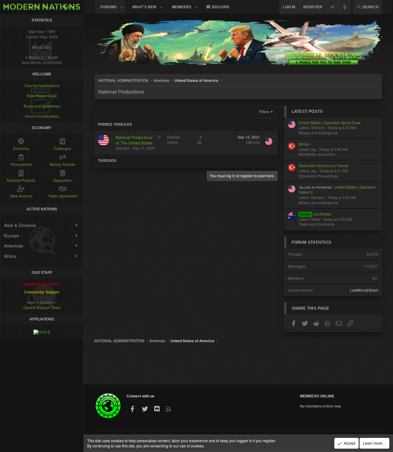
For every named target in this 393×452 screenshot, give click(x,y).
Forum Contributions (42, 116)
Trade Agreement (62, 195)
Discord (220, 7)
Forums (108, 7)
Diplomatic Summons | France (323, 165)
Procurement (21, 164)
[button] (122, 7)
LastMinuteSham (364, 290)
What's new (144, 7)
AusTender (315, 213)
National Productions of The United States (134, 140)
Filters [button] (264, 111)
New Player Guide (42, 95)
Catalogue (62, 148)
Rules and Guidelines (42, 105)
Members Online (317, 396)
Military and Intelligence (318, 132)
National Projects (21, 179)
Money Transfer (63, 164)
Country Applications (42, 85)
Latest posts (307, 111)
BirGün (304, 144)
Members (181, 7)
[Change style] (345, 7)
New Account (21, 195)
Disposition (62, 179)
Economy (21, 148)
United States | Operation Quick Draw (329, 122)
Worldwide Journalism (317, 154)
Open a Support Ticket (41, 307)
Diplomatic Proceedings (318, 175)
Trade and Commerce (316, 224)
